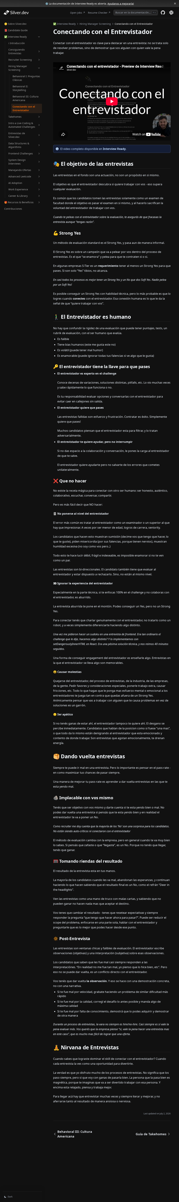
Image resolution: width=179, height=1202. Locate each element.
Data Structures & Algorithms (18, 145)
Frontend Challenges (20, 153)
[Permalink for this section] (136, 163)
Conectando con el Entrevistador (24, 108)
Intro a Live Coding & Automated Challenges (21, 124)
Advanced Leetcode (19, 176)
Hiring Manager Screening (17, 67)
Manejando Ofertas (19, 170)
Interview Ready (114, 149)
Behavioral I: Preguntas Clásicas (26, 78)
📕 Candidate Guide (16, 30)
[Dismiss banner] (175, 3)
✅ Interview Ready (15, 36)
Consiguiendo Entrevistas (16, 51)
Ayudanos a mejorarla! (121, 3)
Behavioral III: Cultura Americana (25, 98)
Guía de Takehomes (151, 1134)
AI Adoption (15, 183)
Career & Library (18, 195)
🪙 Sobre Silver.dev (15, 23)
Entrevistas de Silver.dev (16, 135)
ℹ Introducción (16, 43)
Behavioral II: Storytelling (20, 88)
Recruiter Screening (20, 59)
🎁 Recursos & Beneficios (19, 202)
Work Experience (18, 189)
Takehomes (15, 116)
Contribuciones (13, 208)
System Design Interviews (17, 161)
